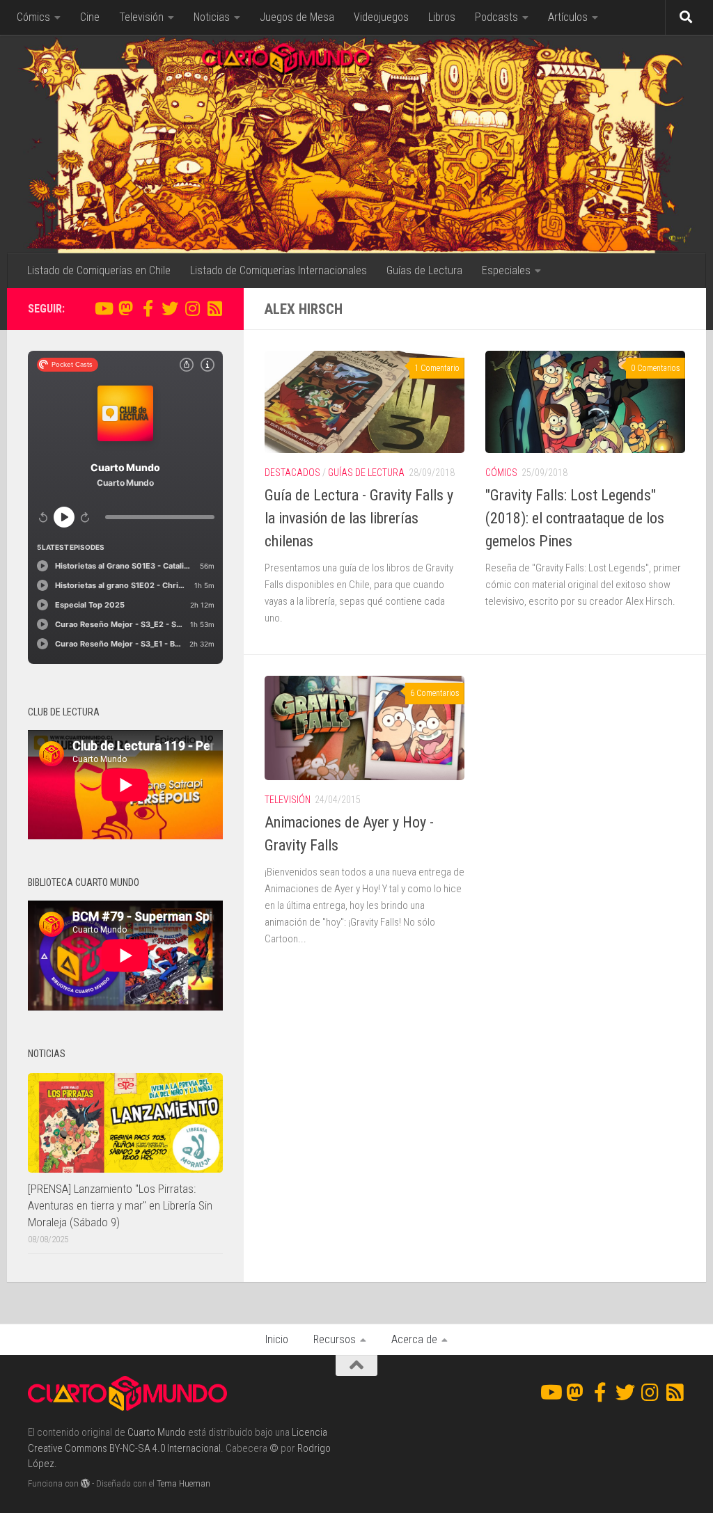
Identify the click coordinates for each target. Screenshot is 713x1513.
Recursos (334, 1339)
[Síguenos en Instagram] (192, 308)
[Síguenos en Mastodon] (125, 308)
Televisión (141, 17)
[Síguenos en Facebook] (147, 308)
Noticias (212, 17)
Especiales (506, 270)
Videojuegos (381, 17)
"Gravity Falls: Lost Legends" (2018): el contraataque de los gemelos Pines (574, 518)
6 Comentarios (435, 693)
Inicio (276, 1339)
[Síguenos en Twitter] (170, 308)
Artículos (568, 17)
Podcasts (496, 17)
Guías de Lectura (424, 270)
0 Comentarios (655, 368)
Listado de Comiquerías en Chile (99, 270)
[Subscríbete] (214, 308)
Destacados (292, 472)
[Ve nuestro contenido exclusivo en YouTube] (103, 308)
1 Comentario (437, 368)
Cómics (33, 17)
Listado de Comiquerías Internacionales (278, 270)
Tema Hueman (183, 1483)
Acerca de (414, 1339)
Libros (441, 17)
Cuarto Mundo (156, 1432)
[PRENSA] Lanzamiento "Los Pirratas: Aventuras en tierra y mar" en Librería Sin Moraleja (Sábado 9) (120, 1205)
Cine (90, 17)
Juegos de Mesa (297, 17)
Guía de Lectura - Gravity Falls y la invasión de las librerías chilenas (359, 518)
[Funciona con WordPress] (85, 1483)
